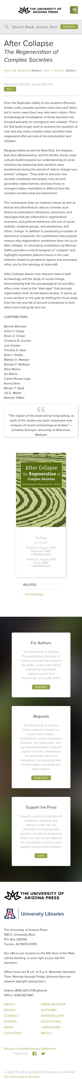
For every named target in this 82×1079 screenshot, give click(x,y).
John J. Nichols (54, 70)
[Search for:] (41, 27)
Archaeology (34, 594)
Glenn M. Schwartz (17, 70)
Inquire (41, 687)
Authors (49, 1010)
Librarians (51, 1027)
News (8, 1027)
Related (29, 584)
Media (46, 1033)
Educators (51, 1021)
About (10, 1004)
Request (41, 778)
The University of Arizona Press (39, 10)
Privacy (9, 1048)
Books (10, 1010)
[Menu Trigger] (72, 9)
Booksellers (52, 1015)
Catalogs (12, 1033)
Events (10, 1021)
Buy (10, 89)
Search (69, 27)
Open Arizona (53, 1004)
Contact (12, 1015)
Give (41, 856)
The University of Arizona (21, 1076)
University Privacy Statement (36, 1048)
